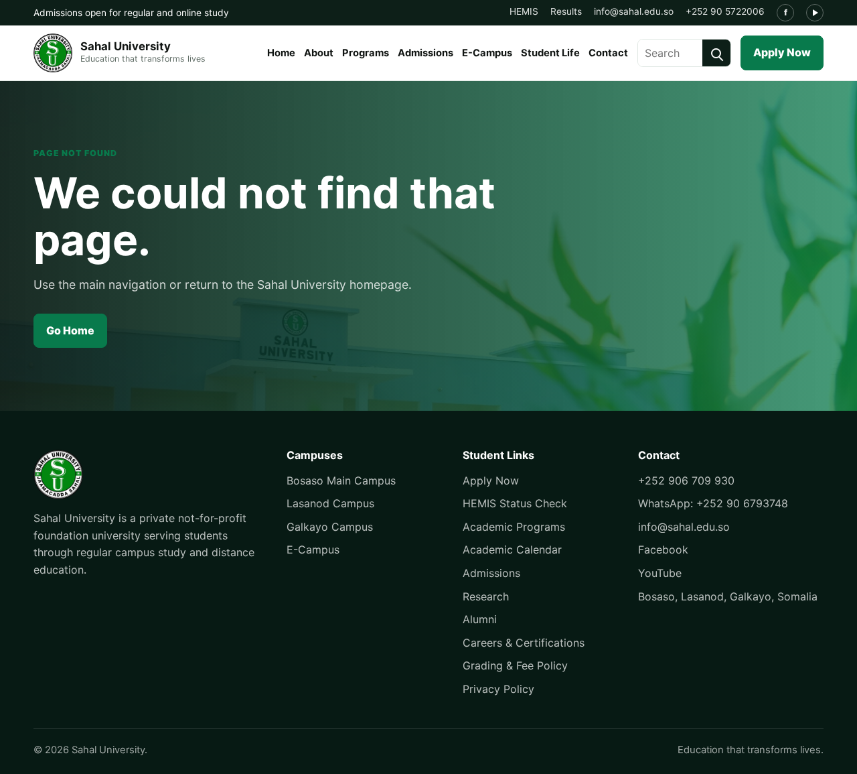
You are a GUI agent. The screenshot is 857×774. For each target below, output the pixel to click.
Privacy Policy (498, 689)
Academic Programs (514, 526)
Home (281, 53)
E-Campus (487, 53)
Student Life (550, 53)
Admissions (425, 53)
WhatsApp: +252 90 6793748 (713, 503)
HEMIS (524, 11)
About (318, 53)
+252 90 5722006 (725, 11)
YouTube (660, 573)
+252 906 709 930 (686, 480)
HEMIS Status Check (515, 503)
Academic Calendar (512, 549)
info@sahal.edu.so (634, 11)
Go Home (70, 330)
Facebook (663, 549)
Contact (608, 53)
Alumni (480, 619)
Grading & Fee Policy (515, 665)
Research (486, 596)
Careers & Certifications (524, 642)
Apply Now (782, 52)
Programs (365, 53)
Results (566, 11)
